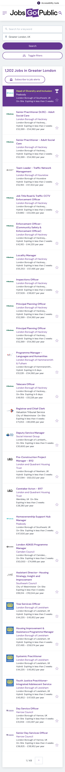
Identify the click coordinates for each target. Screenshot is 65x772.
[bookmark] (57, 100)
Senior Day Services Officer (32, 732)
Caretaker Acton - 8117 (29, 488)
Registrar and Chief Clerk (30, 408)
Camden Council (25, 551)
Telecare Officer (25, 384)
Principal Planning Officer (31, 304)
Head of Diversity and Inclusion (34, 91)
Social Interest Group (28, 436)
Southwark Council (26, 583)
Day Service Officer (27, 708)
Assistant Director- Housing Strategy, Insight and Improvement (32, 576)
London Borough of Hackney (31, 119)
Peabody (21, 94)
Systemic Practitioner (29, 656)
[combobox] (32, 29)
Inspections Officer (27, 279)
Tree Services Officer (28, 603)
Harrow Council (24, 712)
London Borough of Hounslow (32, 175)
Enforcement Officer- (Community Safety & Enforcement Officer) (29, 227)
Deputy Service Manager (30, 432)
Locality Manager (26, 255)
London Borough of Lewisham (32, 607)
